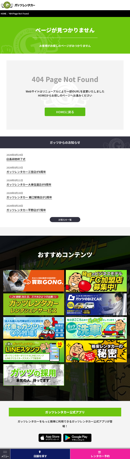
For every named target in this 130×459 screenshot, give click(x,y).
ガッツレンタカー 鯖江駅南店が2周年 (29, 197)
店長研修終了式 (15, 159)
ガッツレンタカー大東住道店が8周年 (28, 184)
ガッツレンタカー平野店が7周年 (26, 210)
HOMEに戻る (65, 112)
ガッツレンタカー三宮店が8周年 (26, 172)
